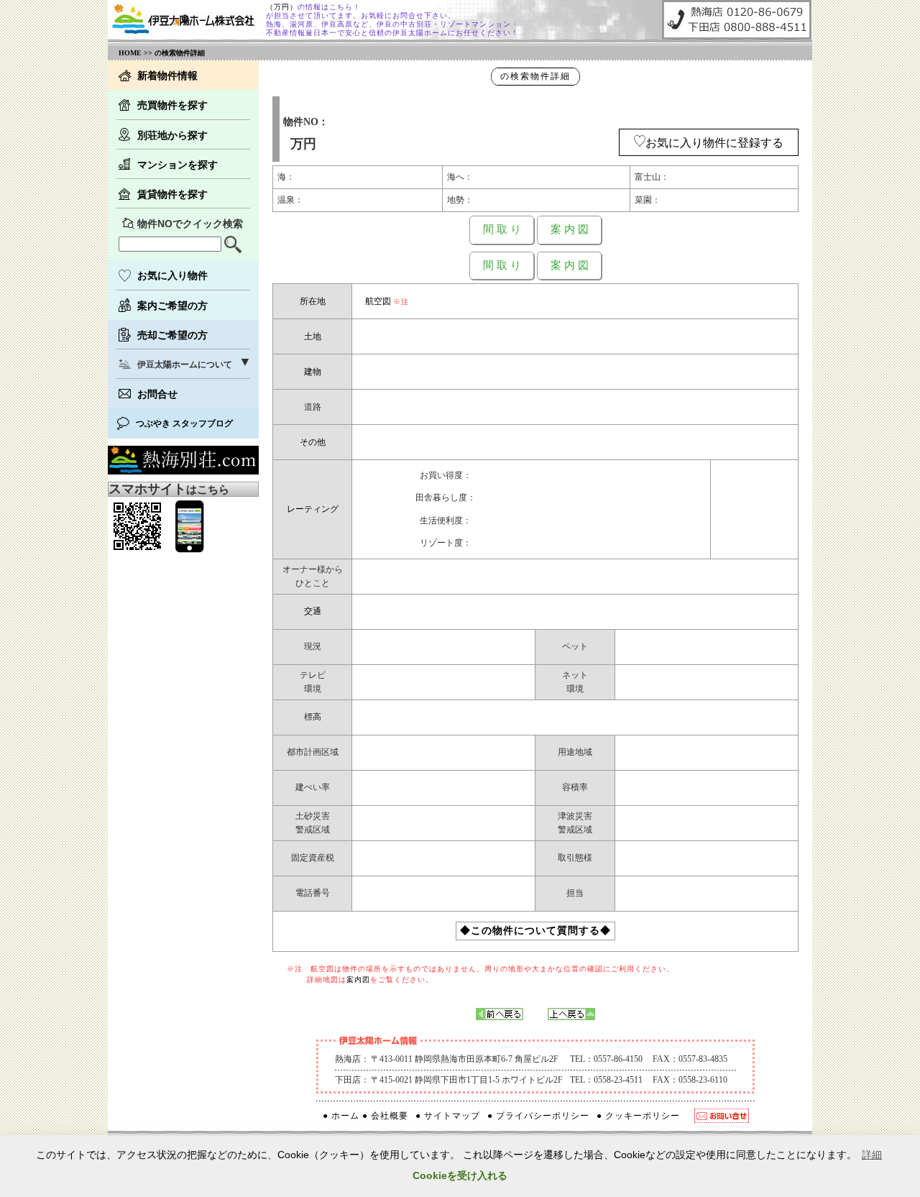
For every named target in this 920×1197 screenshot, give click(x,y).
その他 (313, 442)
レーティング (313, 509)
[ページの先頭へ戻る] (571, 1016)
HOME (130, 53)
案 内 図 (570, 229)
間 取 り (502, 229)
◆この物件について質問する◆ (535, 930)
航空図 (378, 301)
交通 (312, 611)
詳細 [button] (872, 1154)
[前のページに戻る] (499, 1016)
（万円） (282, 7)
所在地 (313, 301)
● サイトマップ (447, 1116)
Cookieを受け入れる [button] (460, 1175)
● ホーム (341, 1116)
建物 (312, 372)
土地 (312, 336)
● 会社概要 (385, 1116)
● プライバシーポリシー (538, 1116)
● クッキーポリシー (638, 1116)
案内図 (358, 979)
